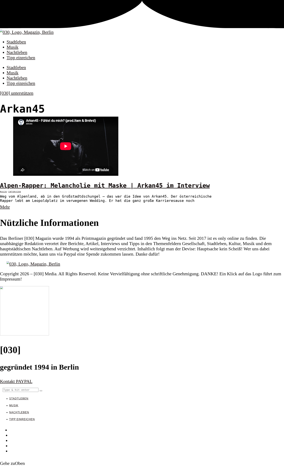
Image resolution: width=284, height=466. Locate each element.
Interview (14, 192)
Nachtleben (17, 52)
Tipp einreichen (21, 57)
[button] (41, 390)
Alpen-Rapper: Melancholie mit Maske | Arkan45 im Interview (105, 185)
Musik (12, 47)
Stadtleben (16, 41)
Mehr (5, 206)
